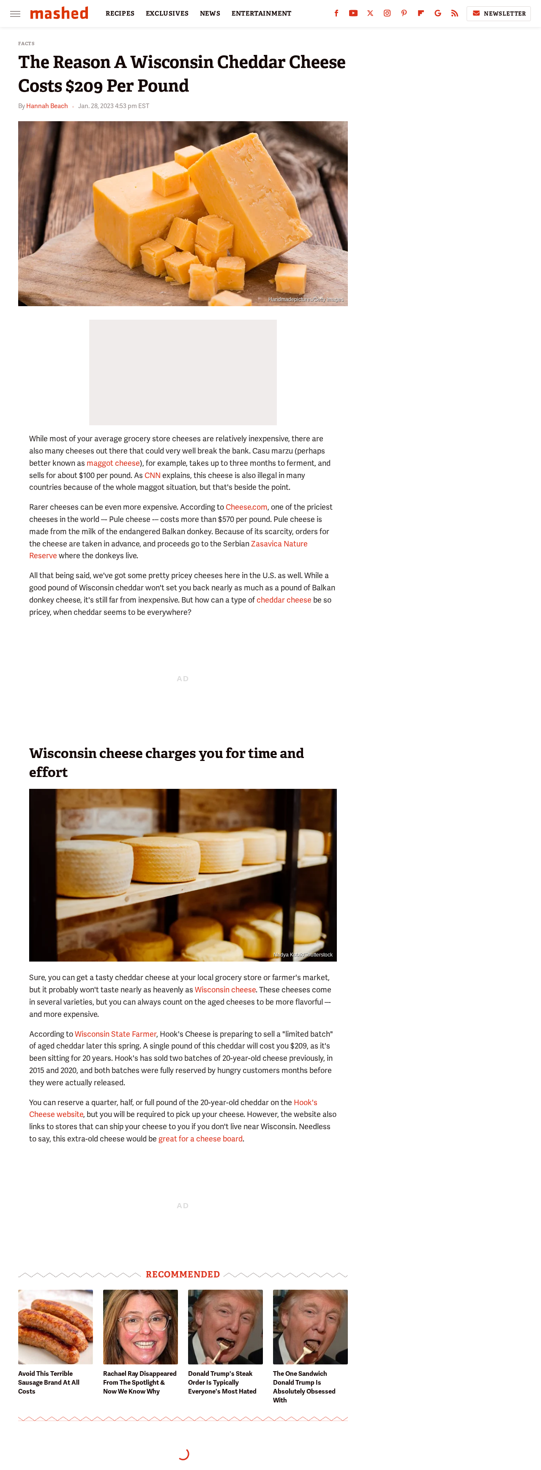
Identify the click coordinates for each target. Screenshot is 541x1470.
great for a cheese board (200, 1139)
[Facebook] (336, 15)
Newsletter (505, 13)
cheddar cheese (284, 600)
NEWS (210, 13)
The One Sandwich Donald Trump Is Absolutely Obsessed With (304, 1387)
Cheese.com (247, 507)
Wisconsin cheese (225, 989)
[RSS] (455, 15)
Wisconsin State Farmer (115, 1034)
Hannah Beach (47, 106)
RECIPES (120, 13)
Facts (26, 43)
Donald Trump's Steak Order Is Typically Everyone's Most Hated (222, 1382)
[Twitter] (370, 15)
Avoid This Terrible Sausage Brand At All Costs (48, 1382)
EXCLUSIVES (167, 13)
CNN (153, 475)
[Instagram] (387, 15)
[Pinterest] (404, 15)
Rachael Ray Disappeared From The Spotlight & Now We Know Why (140, 1382)
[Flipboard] (421, 15)
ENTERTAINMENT (262, 13)
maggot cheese (113, 463)
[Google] (438, 15)
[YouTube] (353, 15)
